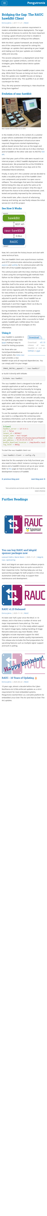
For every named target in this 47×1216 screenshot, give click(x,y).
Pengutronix (36, 3)
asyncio (5, 265)
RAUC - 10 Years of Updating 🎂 (19, 677)
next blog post (37, 479)
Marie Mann (19, 557)
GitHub (31, 351)
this (10, 469)
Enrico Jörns (6, 23)
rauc (3, 560)
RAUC (26, 23)
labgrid (40, 557)
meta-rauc (20, 355)
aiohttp (15, 265)
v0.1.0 (42, 342)
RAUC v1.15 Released (13, 609)
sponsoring (10, 560)
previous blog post (11, 479)
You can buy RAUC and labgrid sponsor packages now (19, 551)
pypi (38, 351)
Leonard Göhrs (8, 557)
